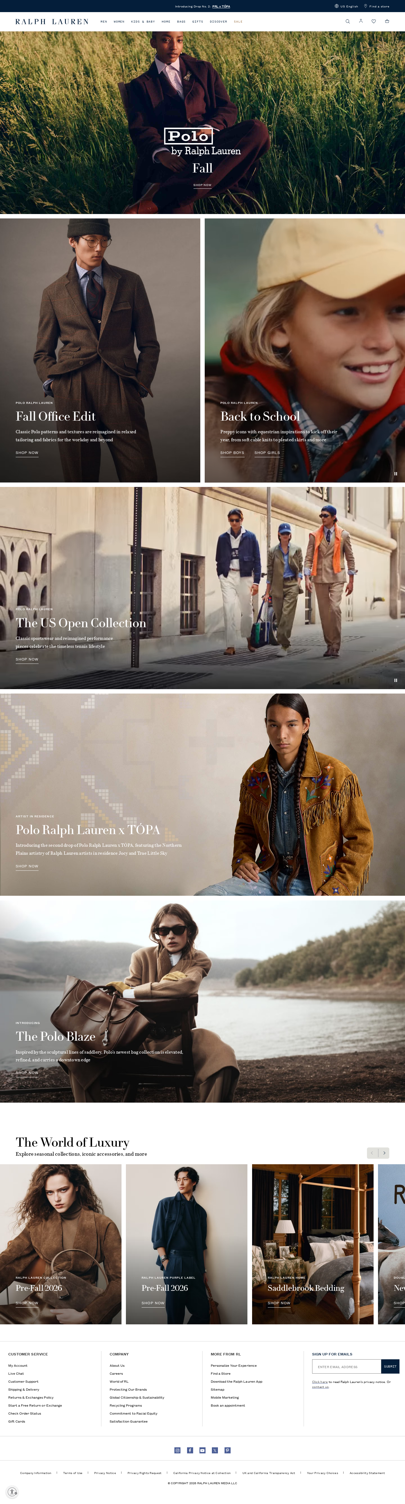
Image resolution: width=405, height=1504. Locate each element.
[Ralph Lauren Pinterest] (228, 1450)
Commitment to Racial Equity (134, 1413)
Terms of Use (73, 1472)
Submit (390, 1366)
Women (119, 22)
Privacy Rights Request (145, 1472)
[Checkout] (387, 21)
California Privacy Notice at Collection (202, 1472)
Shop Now (202, 184)
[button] (346, 6)
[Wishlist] (374, 21)
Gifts (197, 22)
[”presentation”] (60, 1244)
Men (104, 22)
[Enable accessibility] (12, 1491)
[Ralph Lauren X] (215, 1450)
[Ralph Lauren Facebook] (190, 1450)
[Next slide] (383, 1153)
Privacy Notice (105, 1472)
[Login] (361, 21)
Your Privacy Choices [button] (322, 1472)
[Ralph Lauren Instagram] (177, 1450)
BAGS (181, 22)
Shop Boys (232, 452)
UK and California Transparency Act (268, 1472)
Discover (218, 22)
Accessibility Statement (367, 1472)
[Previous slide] (372, 1153)
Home (166, 22)
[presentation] (202, 113)
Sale (238, 22)
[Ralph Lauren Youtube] (202, 1450)
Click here (320, 1381)
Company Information (36, 1472)
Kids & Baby (143, 22)
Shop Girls (267, 452)
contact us (320, 1386)
